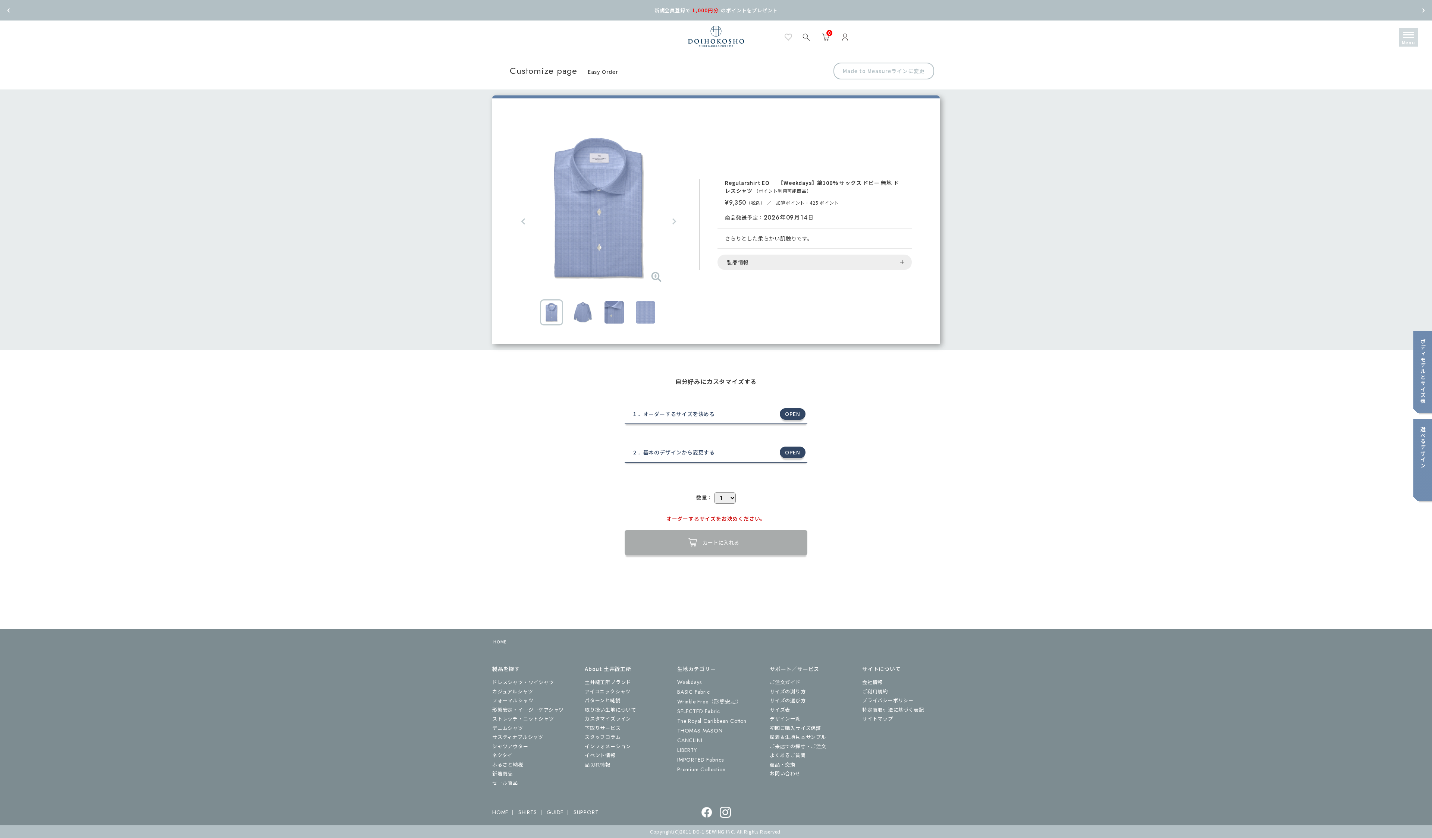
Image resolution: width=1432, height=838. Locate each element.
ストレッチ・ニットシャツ (523, 718)
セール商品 (505, 782)
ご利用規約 (875, 691)
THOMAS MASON (700, 730)
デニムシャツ (507, 727)
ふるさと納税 (507, 764)
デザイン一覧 (785, 718)
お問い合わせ (785, 773)
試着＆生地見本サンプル (798, 736)
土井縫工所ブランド (608, 682)
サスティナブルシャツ (517, 736)
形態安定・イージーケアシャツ (528, 709)
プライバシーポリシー (888, 700)
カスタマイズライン (608, 718)
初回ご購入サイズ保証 (795, 727)
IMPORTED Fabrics (700, 759)
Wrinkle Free (709, 701)
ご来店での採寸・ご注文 (798, 746)
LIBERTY (687, 750)
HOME (499, 642)
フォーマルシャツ (512, 700)
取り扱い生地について (610, 709)
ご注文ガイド (785, 682)
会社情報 (872, 682)
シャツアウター (510, 746)
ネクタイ (502, 755)
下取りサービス (603, 727)
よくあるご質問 (788, 755)
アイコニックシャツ (608, 691)
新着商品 (502, 773)
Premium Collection (701, 769)
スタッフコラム (603, 736)
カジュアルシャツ (512, 691)
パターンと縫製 (603, 700)
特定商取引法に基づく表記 (893, 709)
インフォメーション (608, 746)
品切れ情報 (597, 764)
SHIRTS (527, 812)
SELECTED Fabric (698, 711)
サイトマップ (877, 718)
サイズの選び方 (788, 700)
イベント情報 (600, 755)
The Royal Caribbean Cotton (712, 721)
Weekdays (689, 682)
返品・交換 (782, 764)
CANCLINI (689, 740)
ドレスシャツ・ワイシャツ (523, 682)
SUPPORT (586, 812)
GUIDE (555, 812)
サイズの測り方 (788, 691)
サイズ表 (780, 709)
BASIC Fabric (693, 692)
